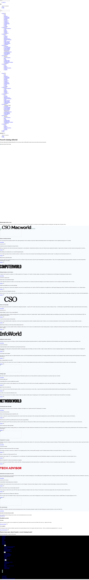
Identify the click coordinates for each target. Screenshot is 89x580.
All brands (6, 26)
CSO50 (5, 25)
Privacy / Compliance (7, 67)
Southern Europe (7, 567)
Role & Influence (7, 52)
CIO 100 (5, 84)
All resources (6, 63)
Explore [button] (2, 249)
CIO (5, 14)
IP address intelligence (7, 549)
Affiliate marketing (7, 43)
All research (6, 54)
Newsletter (4, 541)
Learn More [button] (2, 242)
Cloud (5, 29)
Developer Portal (7, 121)
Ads (4, 35)
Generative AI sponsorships (8, 547)
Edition (2, 133)
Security (5, 30)
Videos (5, 59)
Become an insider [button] (4, 524)
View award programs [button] (4, 529)
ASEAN (5, 561)
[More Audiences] (6, 27)
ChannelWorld (6, 22)
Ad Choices (4, 576)
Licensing (5, 68)
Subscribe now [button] (2, 515)
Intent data (6, 37)
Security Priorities (7, 49)
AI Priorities (6, 46)
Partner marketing (7, 41)
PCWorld (5, 79)
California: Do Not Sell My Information (8, 578)
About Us (5, 69)
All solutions (6, 44)
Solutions (3, 536)
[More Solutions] (6, 34)
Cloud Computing (7, 48)
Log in (3, 131)
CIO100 (5, 24)
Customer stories (7, 60)
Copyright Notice (7, 556)
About (3, 540)
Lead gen (5, 36)
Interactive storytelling (7, 39)
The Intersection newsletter (8, 122)
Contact (3, 130)
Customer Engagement (8, 51)
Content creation (6, 42)
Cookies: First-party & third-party (9, 546)
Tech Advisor (6, 20)
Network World (6, 17)
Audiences (4, 27)
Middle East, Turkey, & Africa (9, 565)
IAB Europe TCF (7, 558)
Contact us (4, 2)
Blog (5, 58)
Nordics (5, 566)
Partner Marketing (7, 53)
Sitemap (3, 544)
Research (3, 45)
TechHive (5, 21)
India (5, 564)
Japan (3, 6)
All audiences (6, 33)
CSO (5, 15)
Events (5, 40)
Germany (5, 563)
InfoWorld (5, 16)
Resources (3, 55)
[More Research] (6, 45)
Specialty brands (6, 23)
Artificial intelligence (7, 28)
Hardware (5, 31)
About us (3, 64)
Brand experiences (7, 38)
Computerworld (6, 18)
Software (5, 32)
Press (5, 65)
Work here (6, 126)
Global (3, 7)
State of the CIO (6, 109)
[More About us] (6, 64)
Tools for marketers (7, 57)
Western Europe (6, 568)
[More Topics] (5, 545)
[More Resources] (6, 55)
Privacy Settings (4, 577)
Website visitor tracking (8, 551)
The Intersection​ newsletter (8, 62)
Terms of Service (7, 553)
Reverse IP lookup (7, 550)
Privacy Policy (4, 575)
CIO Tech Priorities (7, 47)
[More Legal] (5, 552)
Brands (3, 13)
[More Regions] (5, 560)
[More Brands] (5, 13)
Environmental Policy (7, 555)
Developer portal (7, 61)
